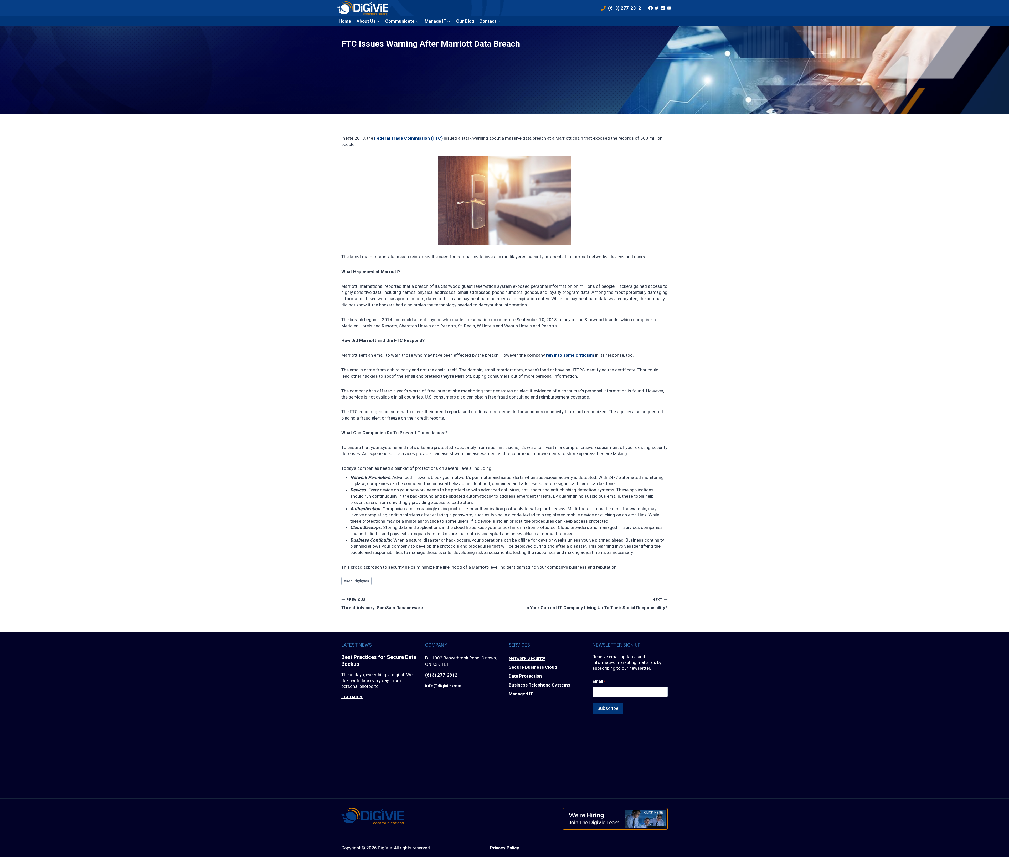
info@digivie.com (443, 685)
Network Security (527, 658)
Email (599, 681)
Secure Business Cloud (533, 667)
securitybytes (356, 581)
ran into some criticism (570, 355)
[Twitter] (656, 8)
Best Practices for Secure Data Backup (378, 660)
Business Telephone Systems (539, 685)
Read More (352, 696)
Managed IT (521, 694)
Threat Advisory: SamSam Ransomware (382, 603)
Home (345, 21)
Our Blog (465, 21)
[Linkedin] (663, 8)
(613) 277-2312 (441, 675)
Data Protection (525, 676)
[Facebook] (650, 8)
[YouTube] (669, 8)
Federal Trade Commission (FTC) (408, 138)
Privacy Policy (504, 847)
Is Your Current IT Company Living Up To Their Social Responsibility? (596, 603)
